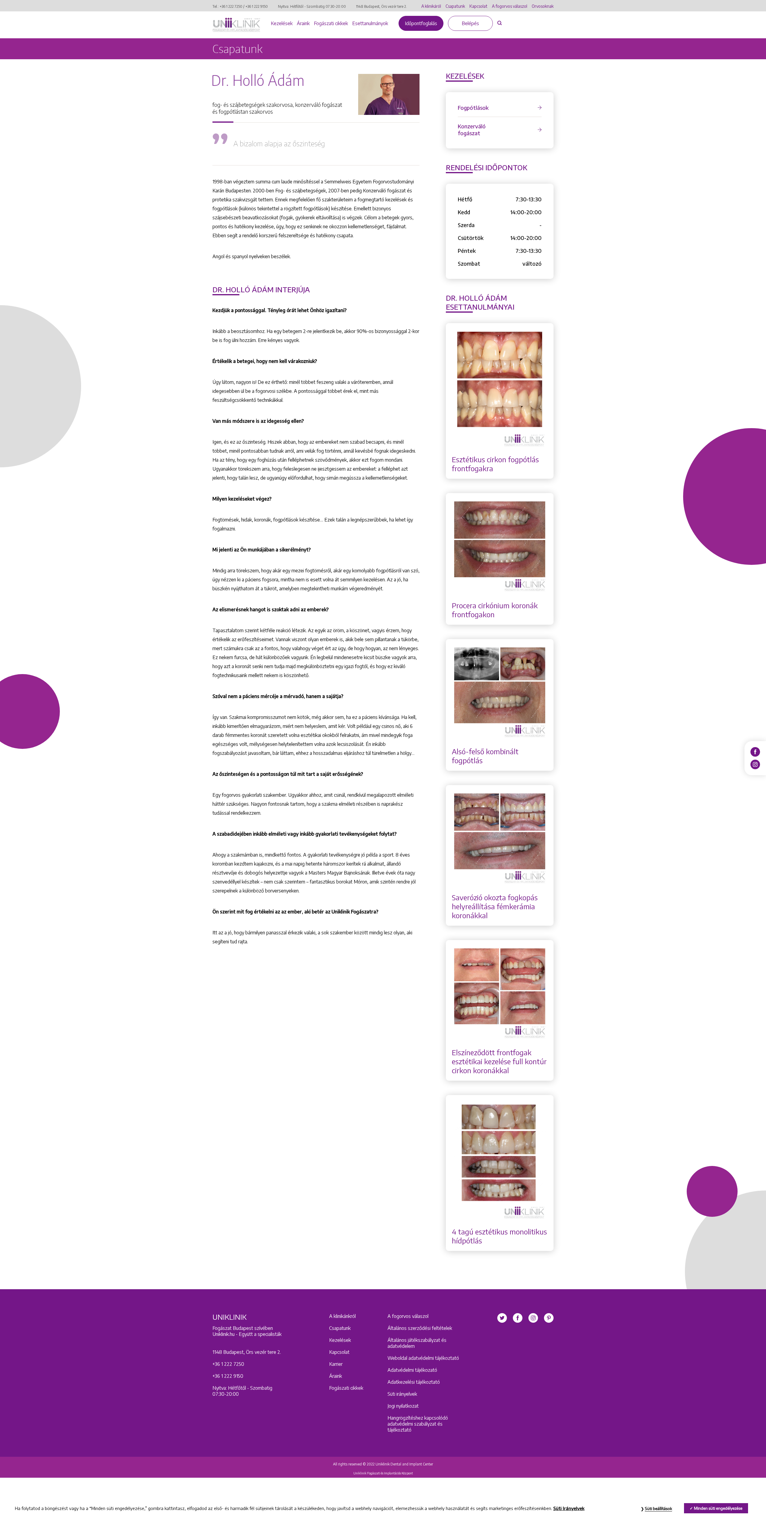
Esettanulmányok (370, 23)
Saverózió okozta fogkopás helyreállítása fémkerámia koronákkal (495, 906)
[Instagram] (755, 764)
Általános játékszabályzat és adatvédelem (416, 1343)
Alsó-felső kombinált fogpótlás (485, 756)
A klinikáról (431, 6)
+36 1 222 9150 (256, 6)
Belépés (470, 23)
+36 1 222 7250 (231, 6)
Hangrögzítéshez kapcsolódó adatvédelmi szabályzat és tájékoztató (417, 1424)
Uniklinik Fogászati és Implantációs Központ (383, 1473)
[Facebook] (755, 752)
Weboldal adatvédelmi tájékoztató (423, 1358)
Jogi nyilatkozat (403, 1406)
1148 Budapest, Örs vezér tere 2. (381, 6)
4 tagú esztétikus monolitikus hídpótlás (499, 1236)
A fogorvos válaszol (509, 6)
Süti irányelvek (402, 1394)
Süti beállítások (658, 1508)
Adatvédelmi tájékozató (412, 1370)
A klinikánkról (342, 1316)
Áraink (303, 23)
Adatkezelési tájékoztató (413, 1382)
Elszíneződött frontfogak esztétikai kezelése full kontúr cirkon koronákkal (499, 1061)
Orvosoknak (543, 6)
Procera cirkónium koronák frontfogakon (495, 610)
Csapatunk (455, 6)
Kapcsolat (478, 6)
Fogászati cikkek (331, 23)
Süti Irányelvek (568, 1508)
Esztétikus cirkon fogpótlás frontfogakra (495, 464)
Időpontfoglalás (421, 23)
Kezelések (282, 23)
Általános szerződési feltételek (419, 1328)
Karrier (336, 1364)
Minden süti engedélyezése (718, 1508)
